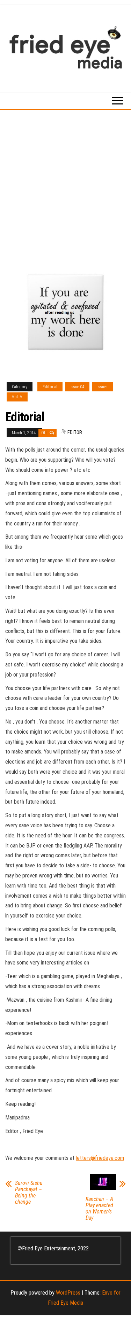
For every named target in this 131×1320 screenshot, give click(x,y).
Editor (74, 432)
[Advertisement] (65, 179)
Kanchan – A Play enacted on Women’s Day (99, 1208)
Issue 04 (77, 386)
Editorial (50, 386)
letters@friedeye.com (100, 1158)
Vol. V (17, 397)
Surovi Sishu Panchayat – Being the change (29, 1192)
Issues (102, 386)
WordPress (68, 1292)
